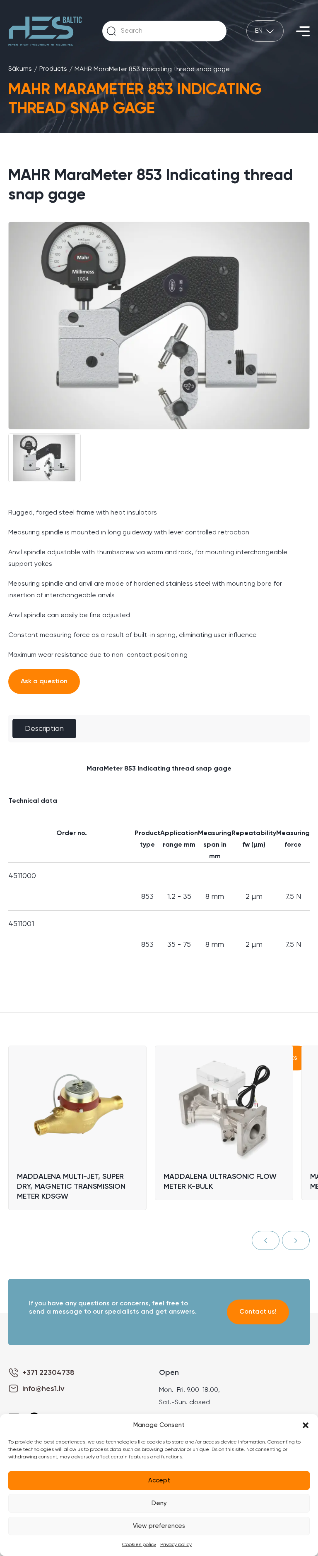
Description (44, 729)
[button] (305, 1425)
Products (53, 69)
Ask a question (44, 681)
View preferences (159, 1526)
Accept (159, 1480)
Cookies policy (139, 1544)
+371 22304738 (48, 1372)
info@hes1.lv (43, 1389)
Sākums (20, 69)
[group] (159, 325)
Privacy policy (176, 1544)
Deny (159, 1503)
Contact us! (258, 1312)
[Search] (111, 31)
